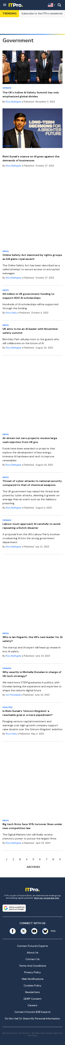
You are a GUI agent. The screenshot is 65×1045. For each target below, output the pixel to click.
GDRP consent (33, 998)
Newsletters (32, 992)
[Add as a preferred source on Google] (14, 908)
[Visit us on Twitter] (23, 931)
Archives (33, 867)
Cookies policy (32, 985)
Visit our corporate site (46, 898)
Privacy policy (32, 972)
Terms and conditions (32, 965)
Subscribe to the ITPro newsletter (42, 13)
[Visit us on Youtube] (34, 931)
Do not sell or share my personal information (32, 1018)
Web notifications (33, 979)
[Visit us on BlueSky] (44, 931)
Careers (32, 1005)
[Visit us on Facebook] (13, 931)
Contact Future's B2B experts (32, 1012)
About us (32, 952)
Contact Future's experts (32, 946)
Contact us (33, 959)
